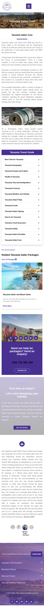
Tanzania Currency (12, 188)
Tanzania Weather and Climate (17, 194)
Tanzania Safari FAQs (13, 200)
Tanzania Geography (13, 165)
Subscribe (36, 521)
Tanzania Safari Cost (13, 240)
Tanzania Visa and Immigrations (18, 182)
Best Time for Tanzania (14, 159)
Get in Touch (22, 428)
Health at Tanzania (12, 177)
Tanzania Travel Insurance (15, 223)
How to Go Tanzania (13, 217)
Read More (7, 306)
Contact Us (22, 370)
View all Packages (8, 259)
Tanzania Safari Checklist (15, 234)
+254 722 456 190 (22, 362)
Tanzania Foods (11, 205)
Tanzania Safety (11, 229)
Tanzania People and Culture (16, 171)
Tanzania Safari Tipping (14, 211)
